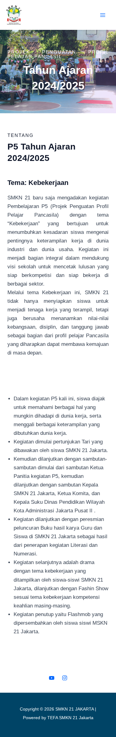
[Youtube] (51, 678)
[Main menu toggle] (103, 15)
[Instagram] (64, 678)
